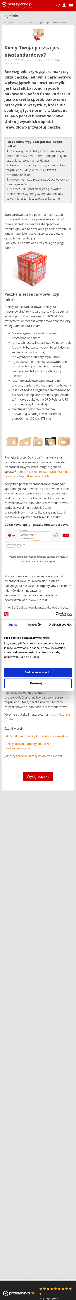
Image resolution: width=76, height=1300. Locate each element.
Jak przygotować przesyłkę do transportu (33, 756)
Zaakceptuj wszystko (38, 672)
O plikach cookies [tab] (60, 624)
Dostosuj (36, 683)
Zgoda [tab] (12, 624)
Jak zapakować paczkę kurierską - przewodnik (36, 736)
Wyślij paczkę (38, 776)
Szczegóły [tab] (35, 624)
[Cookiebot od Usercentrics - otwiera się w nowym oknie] (55, 614)
